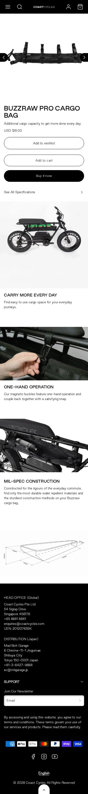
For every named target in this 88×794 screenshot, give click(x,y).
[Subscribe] (80, 700)
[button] (8, 7)
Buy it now (44, 176)
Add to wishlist (44, 143)
